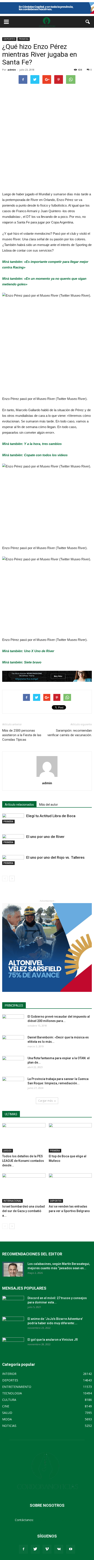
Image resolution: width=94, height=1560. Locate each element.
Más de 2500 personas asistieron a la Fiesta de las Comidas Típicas (21, 735)
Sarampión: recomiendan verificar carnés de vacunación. (69, 733)
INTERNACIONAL (12, 1200)
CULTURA (9, 1400)
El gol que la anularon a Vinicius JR (53, 1339)
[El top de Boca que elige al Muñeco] (70, 1138)
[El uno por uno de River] (13, 839)
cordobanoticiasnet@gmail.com (57, 1520)
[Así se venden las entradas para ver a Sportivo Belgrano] (70, 1188)
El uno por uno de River (45, 836)
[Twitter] (35, 1549)
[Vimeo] (47, 1549)
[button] (88, 22)
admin (11, 69)
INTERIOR (9, 1374)
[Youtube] (70, 1549)
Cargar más (45, 1101)
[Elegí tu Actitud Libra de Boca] (13, 818)
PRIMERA (23, 38)
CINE (5, 1406)
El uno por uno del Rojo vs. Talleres (55, 857)
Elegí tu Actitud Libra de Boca (50, 816)
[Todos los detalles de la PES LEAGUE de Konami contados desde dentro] (23, 1138)
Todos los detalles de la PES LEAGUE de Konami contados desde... (23, 1160)
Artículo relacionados (19, 804)
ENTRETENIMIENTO (16, 1387)
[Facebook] (23, 1549)
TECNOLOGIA (12, 1393)
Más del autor (48, 804)
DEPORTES (9, 38)
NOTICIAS (9, 1426)
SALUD (7, 1413)
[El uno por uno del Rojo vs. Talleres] (13, 860)
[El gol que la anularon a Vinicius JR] (13, 1345)
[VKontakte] (58, 1549)
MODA (7, 1419)
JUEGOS (7, 1150)
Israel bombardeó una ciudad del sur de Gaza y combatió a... (23, 1211)
